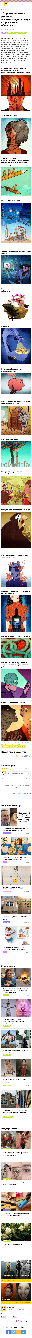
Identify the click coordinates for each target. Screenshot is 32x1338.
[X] (22, 756)
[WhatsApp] (27, 756)
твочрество (12, 32)
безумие (7, 891)
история (7, 1085)
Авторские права (18, 1314)
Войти (15, 1316)
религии (7, 1025)
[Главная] (6, 4)
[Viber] (25, 756)
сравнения (7, 1148)
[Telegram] (29, 756)
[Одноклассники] (16, 756)
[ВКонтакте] (6, 756)
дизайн (6, 922)
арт (9, 9)
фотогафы (7, 1054)
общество (22, 32)
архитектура (8, 1116)
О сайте (3, 1316)
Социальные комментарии (22, 793)
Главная (3, 9)
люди (6, 995)
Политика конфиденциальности (15, 1309)
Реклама (3, 1314)
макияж (7, 1179)
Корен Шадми (15, 50)
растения (7, 1240)
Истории (7, 833)
